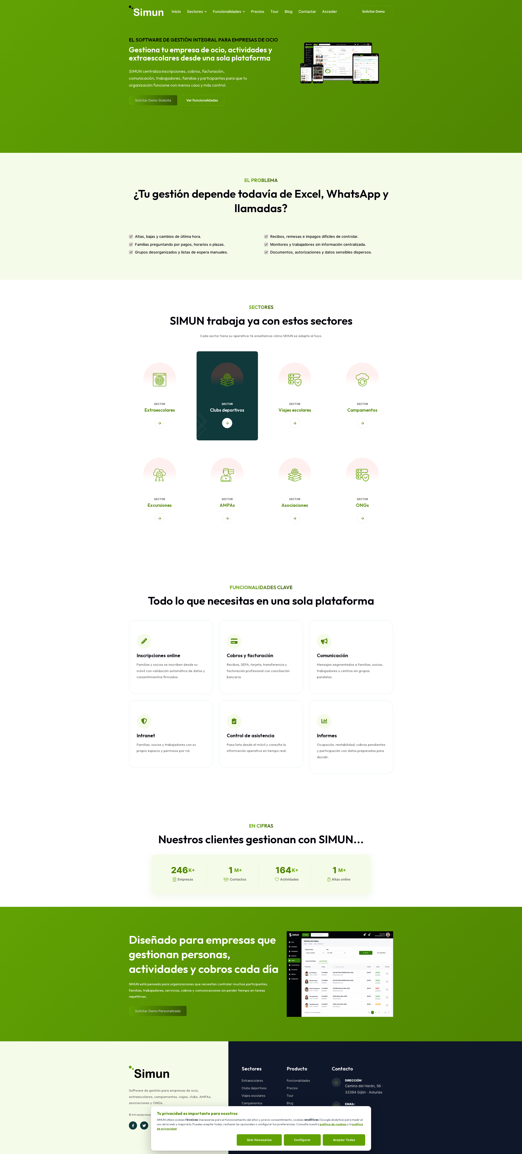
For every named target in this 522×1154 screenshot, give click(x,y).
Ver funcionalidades (202, 100)
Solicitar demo (373, 11)
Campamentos (362, 410)
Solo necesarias (259, 1140)
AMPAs (227, 505)
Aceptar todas (344, 1140)
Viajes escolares (295, 410)
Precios (257, 11)
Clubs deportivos (227, 410)
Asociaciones (294, 505)
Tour (274, 11)
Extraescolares (159, 410)
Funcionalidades (227, 11)
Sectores (195, 11)
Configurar (302, 1140)
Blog (288, 11)
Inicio (176, 11)
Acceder (329, 11)
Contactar (307, 11)
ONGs (362, 505)
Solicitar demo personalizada (157, 1011)
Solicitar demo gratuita (153, 100)
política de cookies (333, 1124)
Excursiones (159, 505)
